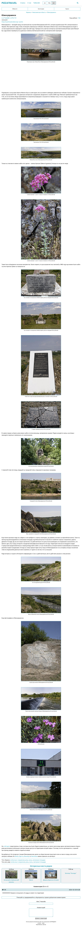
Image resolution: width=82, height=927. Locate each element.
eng (49, 3)
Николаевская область (39, 12)
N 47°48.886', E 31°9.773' (9, 18)
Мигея (31, 880)
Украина (28, 12)
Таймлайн (36, 3)
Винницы (27, 856)
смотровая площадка (39, 860)
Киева (16, 856)
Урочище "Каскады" (70, 873)
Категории (41, 9)
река (26, 860)
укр (45, 3)
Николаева (34, 856)
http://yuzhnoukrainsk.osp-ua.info (12, 22)
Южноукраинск (51, 12)
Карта (67, 9)
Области (14, 9)
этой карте (7, 846)
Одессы (21, 856)
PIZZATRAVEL (9, 3)
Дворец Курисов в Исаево (51, 880)
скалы (30, 860)
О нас (29, 3)
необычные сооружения (17, 860)
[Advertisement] (41, 77)
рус (54, 3)
